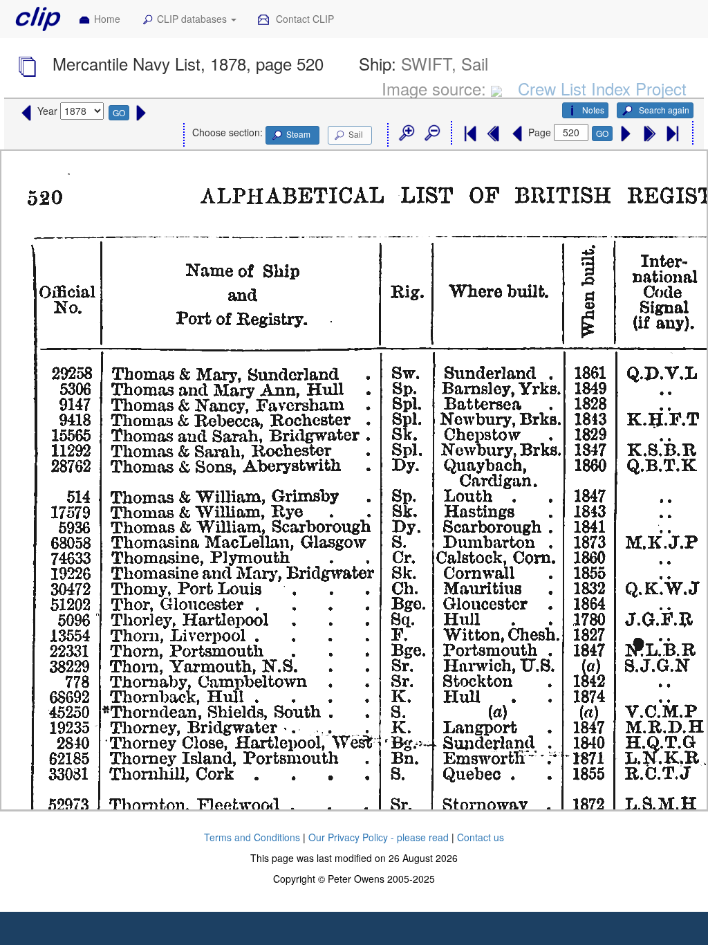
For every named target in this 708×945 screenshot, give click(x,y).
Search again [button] (663, 110)
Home (107, 19)
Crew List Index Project (602, 88)
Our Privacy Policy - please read (378, 837)
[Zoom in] (405, 133)
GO (119, 112)
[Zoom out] (431, 133)
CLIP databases (193, 19)
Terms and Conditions (252, 837)
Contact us (480, 837)
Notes (593, 110)
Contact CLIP (303, 19)
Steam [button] (298, 134)
